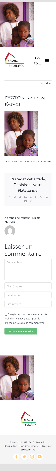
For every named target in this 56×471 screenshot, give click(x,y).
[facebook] (16, 457)
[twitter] (24, 457)
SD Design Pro (28, 449)
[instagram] (32, 457)
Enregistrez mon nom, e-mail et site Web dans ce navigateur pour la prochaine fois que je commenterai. (25, 319)
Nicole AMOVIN (15, 161)
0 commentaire (44, 161)
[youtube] (40, 457)
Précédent (46, 83)
